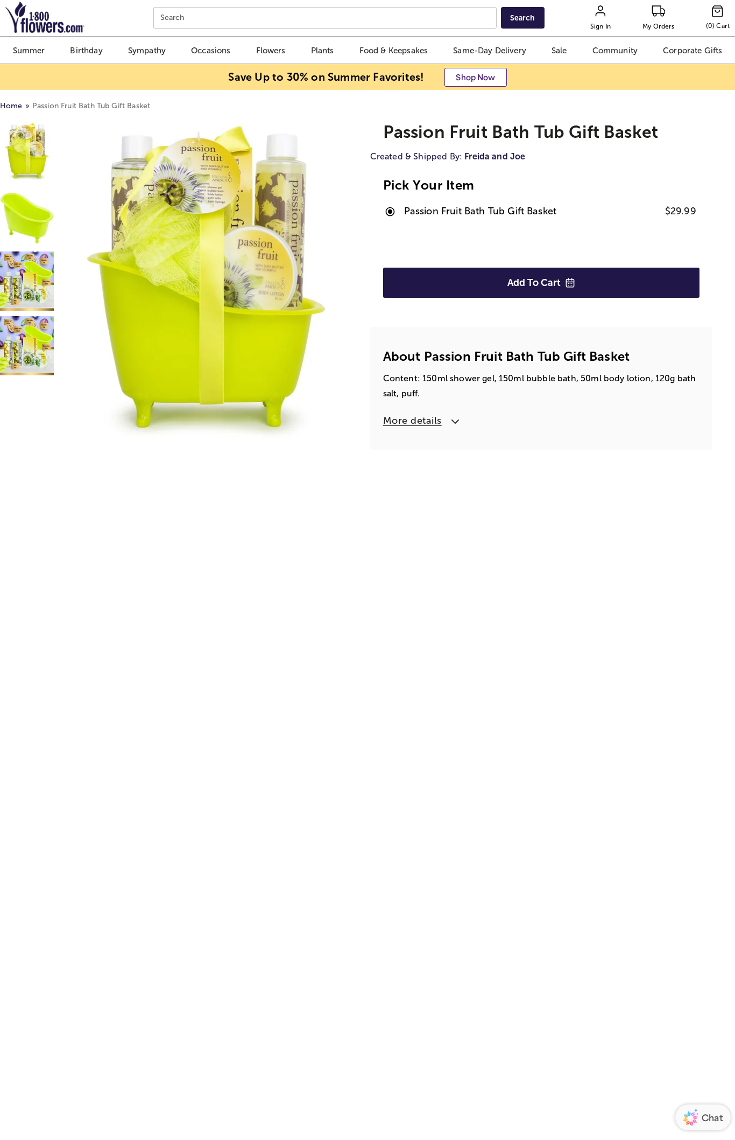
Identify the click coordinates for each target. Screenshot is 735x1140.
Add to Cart (534, 282)
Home (11, 106)
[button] (29, 50)
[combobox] (326, 18)
